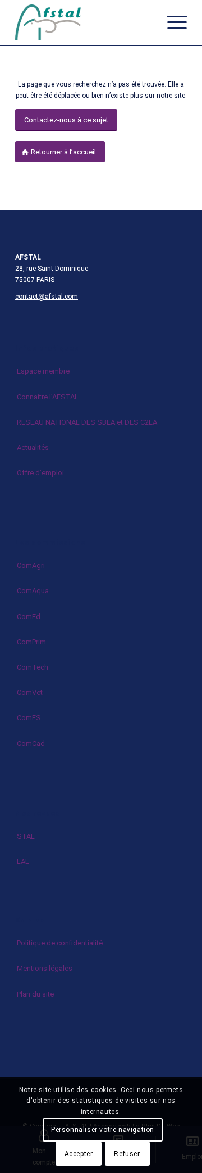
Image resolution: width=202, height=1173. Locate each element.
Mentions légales (44, 968)
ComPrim (31, 642)
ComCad (31, 743)
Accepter (79, 1154)
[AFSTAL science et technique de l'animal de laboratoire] (84, 22)
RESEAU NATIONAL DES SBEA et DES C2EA (87, 422)
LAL (23, 861)
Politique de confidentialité (60, 943)
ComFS (29, 717)
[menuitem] (171, 22)
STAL (26, 836)
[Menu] (171, 22)
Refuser (127, 1154)
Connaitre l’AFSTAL (48, 397)
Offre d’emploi (40, 473)
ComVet (30, 692)
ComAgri (31, 565)
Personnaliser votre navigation (102, 1130)
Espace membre (43, 371)
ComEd (28, 616)
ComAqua (33, 590)
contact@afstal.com (46, 297)
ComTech (32, 667)
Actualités (33, 447)
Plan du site (35, 994)
